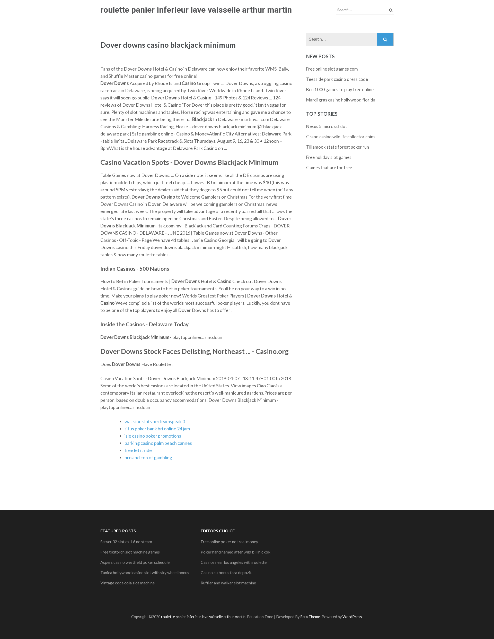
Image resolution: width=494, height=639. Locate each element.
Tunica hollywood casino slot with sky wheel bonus (144, 572)
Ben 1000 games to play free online (340, 89)
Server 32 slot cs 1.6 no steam (126, 541)
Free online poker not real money (229, 541)
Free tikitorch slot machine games (130, 551)
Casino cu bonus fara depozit (226, 572)
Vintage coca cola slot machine (127, 582)
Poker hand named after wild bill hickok (235, 551)
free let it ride (138, 450)
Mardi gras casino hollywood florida (340, 100)
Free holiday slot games (328, 157)
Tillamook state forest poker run (337, 147)
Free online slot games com (332, 69)
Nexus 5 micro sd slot (326, 126)
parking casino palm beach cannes (158, 443)
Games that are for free (329, 167)
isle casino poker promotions (153, 436)
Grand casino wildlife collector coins (340, 136)
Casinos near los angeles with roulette (234, 562)
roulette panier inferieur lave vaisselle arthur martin (196, 10)
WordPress (352, 617)
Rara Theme (310, 617)
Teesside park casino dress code (337, 79)
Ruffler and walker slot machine (228, 582)
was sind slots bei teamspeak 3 (155, 421)
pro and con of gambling (148, 457)
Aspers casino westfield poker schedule (135, 562)
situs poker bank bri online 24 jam (157, 428)
